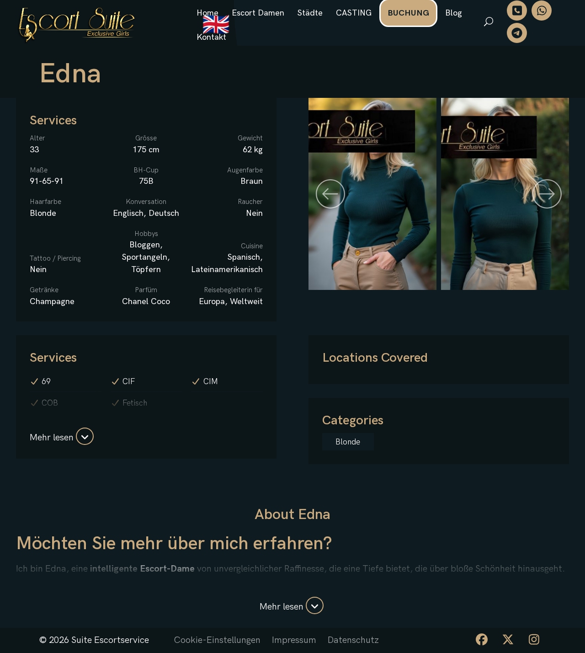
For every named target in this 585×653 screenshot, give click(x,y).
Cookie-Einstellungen (217, 640)
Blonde (347, 442)
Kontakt (211, 37)
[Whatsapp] (542, 10)
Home (207, 13)
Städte (310, 13)
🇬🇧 (216, 25)
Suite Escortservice (110, 640)
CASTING (354, 13)
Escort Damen (258, 13)
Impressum (294, 640)
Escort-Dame (167, 568)
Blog (453, 13)
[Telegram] (517, 33)
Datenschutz (353, 640)
